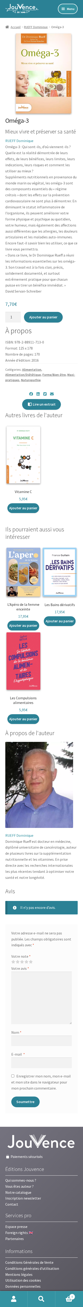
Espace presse (16, 1226)
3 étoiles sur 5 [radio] (22, 962)
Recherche (41, 1299)
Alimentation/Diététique (23, 375)
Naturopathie (31, 380)
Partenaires (14, 1238)
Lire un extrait (44, 404)
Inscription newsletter (23, 1198)
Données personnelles (23, 1286)
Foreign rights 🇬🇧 (19, 1232)
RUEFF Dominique (36, 27)
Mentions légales (19, 1274)
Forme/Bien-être (54, 375)
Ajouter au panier (43, 317)
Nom (16, 1032)
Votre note (21, 956)
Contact (11, 1204)
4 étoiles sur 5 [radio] (26, 962)
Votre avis (20, 968)
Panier (64, 1295)
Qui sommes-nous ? (20, 1180)
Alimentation (31, 369)
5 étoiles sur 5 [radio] (31, 962)
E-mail (18, 1054)
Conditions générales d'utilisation (32, 1268)
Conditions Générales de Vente (29, 1262)
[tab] (29, 733)
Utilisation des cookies (23, 1280)
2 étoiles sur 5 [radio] (17, 962)
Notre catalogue (18, 1192)
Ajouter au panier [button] (23, 508)
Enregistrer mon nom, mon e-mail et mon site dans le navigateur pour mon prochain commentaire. (41, 1082)
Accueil (16, 27)
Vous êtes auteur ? (19, 1186)
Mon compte (14, 1299)
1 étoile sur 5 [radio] (13, 962)
